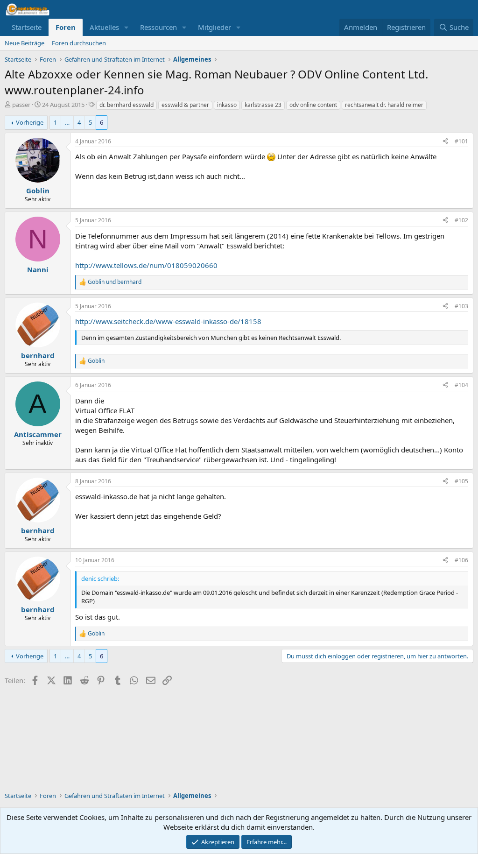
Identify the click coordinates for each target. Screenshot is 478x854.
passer (21, 104)
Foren (66, 27)
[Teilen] (445, 141)
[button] (126, 27)
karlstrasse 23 (263, 105)
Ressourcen (158, 27)
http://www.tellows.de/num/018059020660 (146, 265)
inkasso (227, 105)
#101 (461, 141)
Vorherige (29, 122)
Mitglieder (214, 27)
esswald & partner (185, 105)
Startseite (27, 27)
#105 (461, 481)
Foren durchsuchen (79, 43)
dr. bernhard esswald (126, 105)
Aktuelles (104, 27)
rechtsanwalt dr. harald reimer (384, 105)
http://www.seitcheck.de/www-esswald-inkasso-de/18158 (168, 321)
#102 (461, 220)
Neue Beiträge (24, 43)
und (114, 282)
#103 (461, 306)
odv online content (313, 105)
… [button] (67, 122)
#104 (461, 385)
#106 (461, 560)
